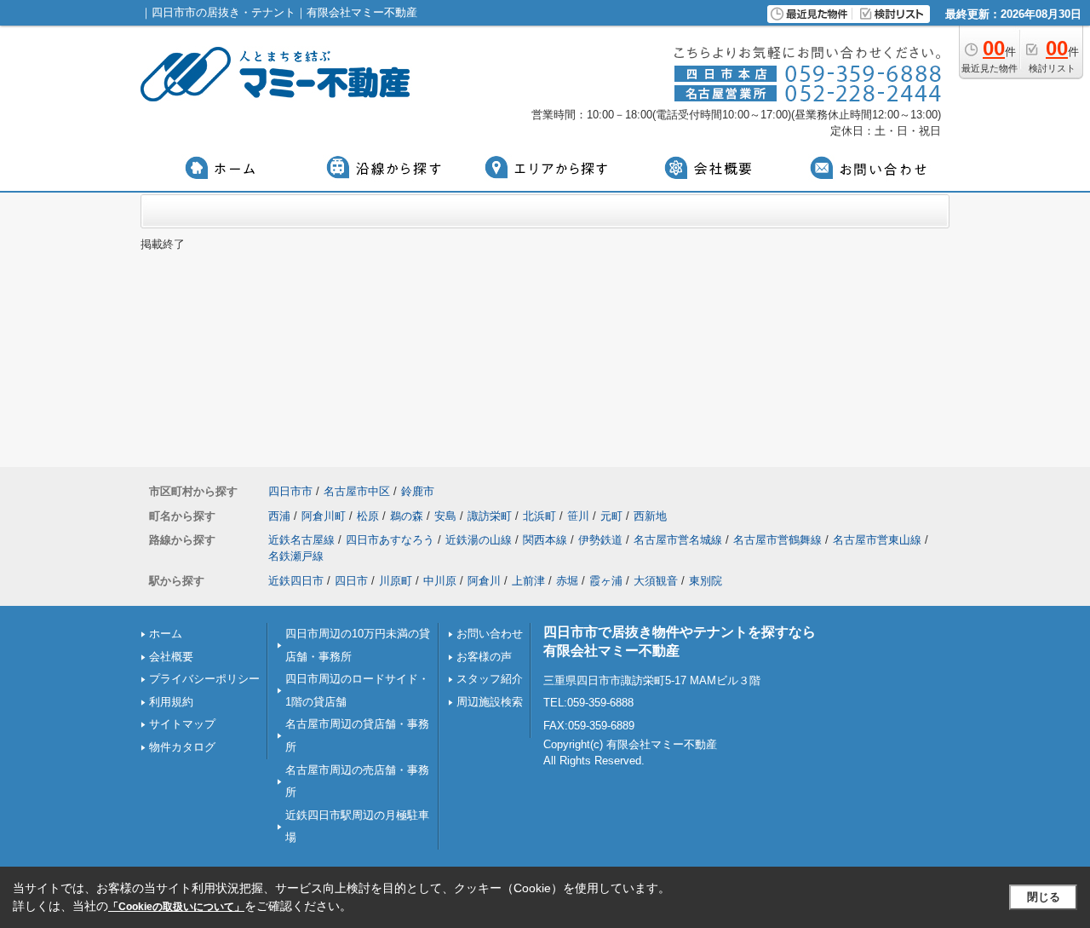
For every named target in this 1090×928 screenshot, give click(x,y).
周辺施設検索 (489, 701)
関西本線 (545, 539)
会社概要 (171, 656)
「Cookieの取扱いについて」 (176, 907)
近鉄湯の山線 (478, 539)
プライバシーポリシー (204, 678)
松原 (368, 516)
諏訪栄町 (490, 516)
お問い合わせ (489, 633)
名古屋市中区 (357, 491)
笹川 (578, 516)
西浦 (279, 516)
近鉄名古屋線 (301, 539)
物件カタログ (182, 747)
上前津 (528, 580)
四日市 (351, 580)
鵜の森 (406, 516)
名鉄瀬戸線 (296, 556)
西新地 (650, 516)
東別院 (705, 580)
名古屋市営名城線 (678, 539)
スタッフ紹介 (489, 678)
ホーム (165, 633)
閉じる (1043, 897)
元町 (611, 516)
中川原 (439, 580)
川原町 (395, 580)
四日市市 (290, 491)
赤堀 (567, 580)
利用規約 (171, 701)
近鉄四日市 (296, 580)
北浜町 (539, 516)
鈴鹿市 (417, 491)
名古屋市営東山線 (877, 539)
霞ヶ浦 (605, 580)
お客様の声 (484, 656)
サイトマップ (182, 724)
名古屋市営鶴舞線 (777, 539)
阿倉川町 (323, 516)
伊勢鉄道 (600, 539)
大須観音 (656, 580)
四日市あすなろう (390, 539)
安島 (445, 516)
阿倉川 (484, 580)
